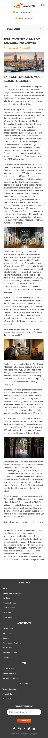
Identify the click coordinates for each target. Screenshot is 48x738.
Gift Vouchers (7, 648)
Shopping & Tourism (9, 603)
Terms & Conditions (9, 689)
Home (4, 588)
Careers (5, 638)
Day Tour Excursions (10, 678)
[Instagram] (19, 729)
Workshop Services (9, 653)
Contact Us (6, 633)
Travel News (7, 617)
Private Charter (8, 668)
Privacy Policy (7, 694)
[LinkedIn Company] (24, 729)
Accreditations (7, 628)
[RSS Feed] (33, 729)
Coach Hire (6, 613)
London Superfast (9, 673)
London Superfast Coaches (12, 593)
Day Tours (6, 598)
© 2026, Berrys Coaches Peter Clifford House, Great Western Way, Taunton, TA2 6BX (24, 734)
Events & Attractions (9, 608)
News (14, 48)
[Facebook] (14, 729)
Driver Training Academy (11, 643)
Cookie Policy (7, 699)
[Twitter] (28, 729)
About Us (5, 657)
